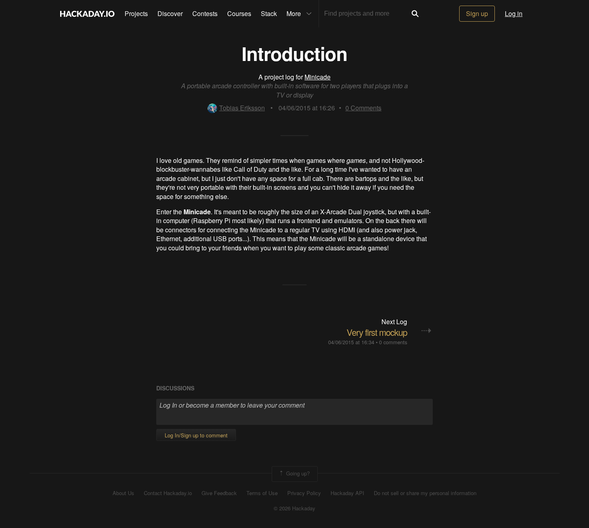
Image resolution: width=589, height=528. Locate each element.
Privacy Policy (304, 493)
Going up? (297, 473)
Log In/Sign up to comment (196, 435)
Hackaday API (347, 493)
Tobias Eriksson (242, 107)
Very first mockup (377, 332)
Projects (136, 13)
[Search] (415, 14)
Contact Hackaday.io (168, 493)
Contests (205, 13)
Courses (239, 13)
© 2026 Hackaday (294, 508)
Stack (269, 13)
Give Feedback (219, 493)
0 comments (393, 342)
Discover (170, 13)
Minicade (318, 76)
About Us (123, 493)
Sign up (477, 13)
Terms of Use (262, 493)
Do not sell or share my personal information (425, 493)
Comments (363, 107)
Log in (513, 13)
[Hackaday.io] (87, 13)
